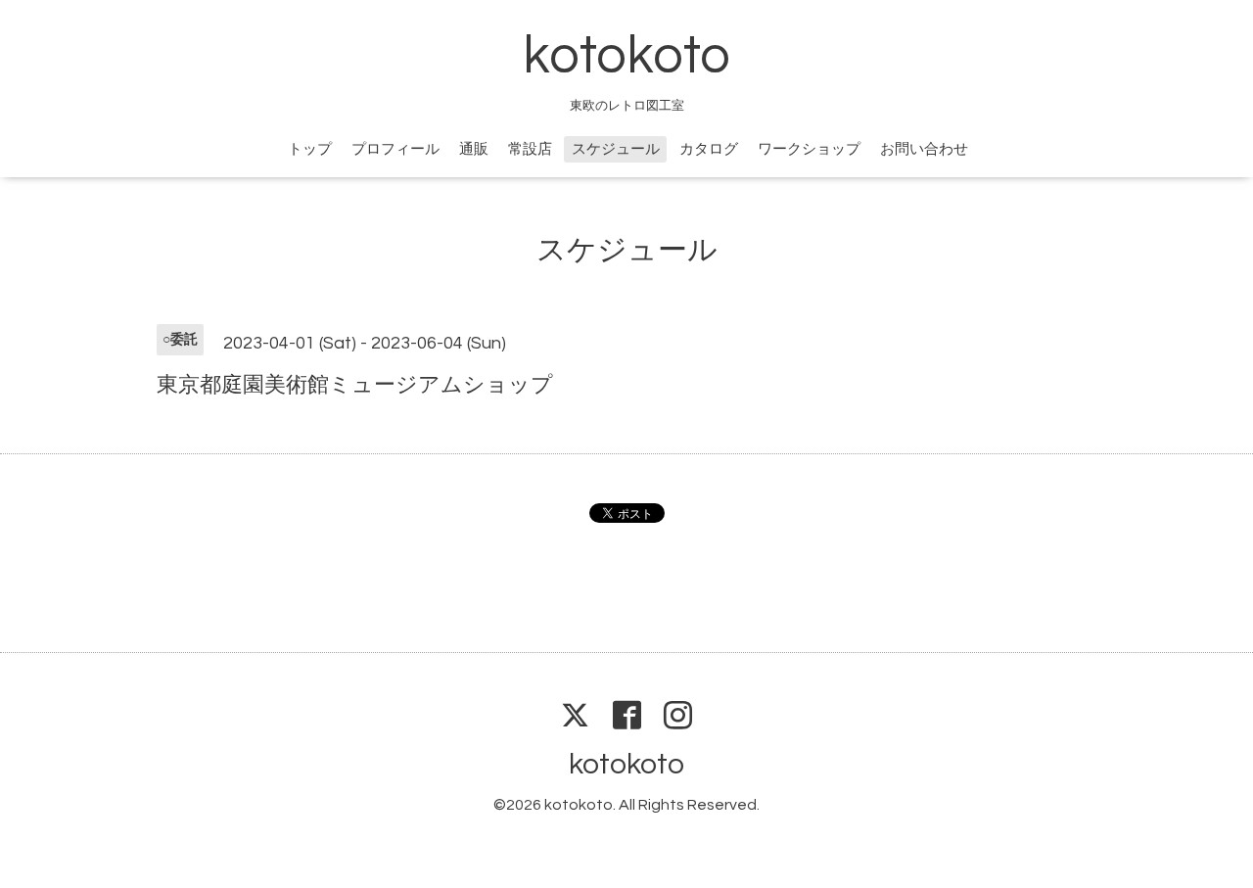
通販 (473, 149)
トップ (310, 149)
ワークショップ (809, 149)
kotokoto (626, 56)
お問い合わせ (924, 149)
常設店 (530, 149)
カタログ (708, 149)
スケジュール (616, 149)
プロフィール (395, 149)
